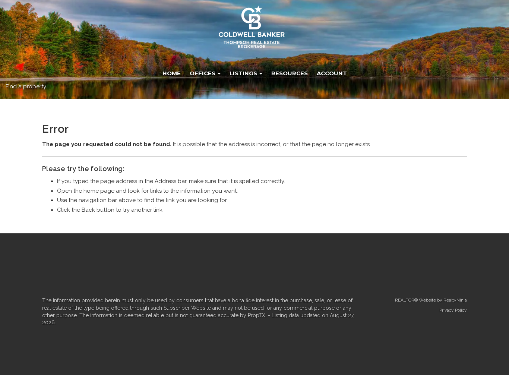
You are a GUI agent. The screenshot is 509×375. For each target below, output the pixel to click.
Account (332, 73)
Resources (289, 73)
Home (171, 73)
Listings (244, 73)
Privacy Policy (453, 310)
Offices (203, 73)
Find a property (26, 86)
